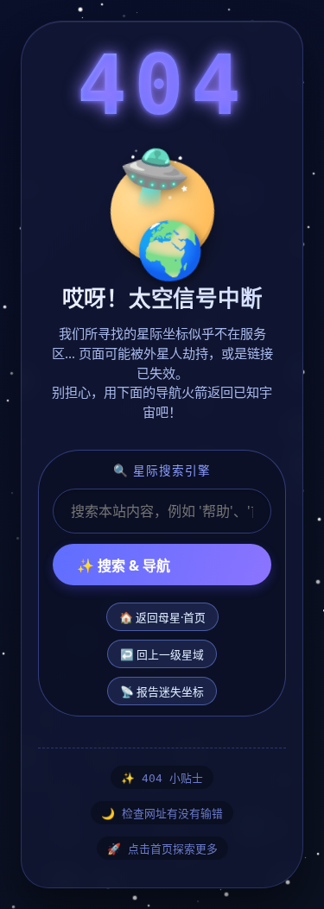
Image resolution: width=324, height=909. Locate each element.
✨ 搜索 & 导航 (123, 565)
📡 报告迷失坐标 (162, 691)
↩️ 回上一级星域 (162, 654)
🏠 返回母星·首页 (162, 617)
